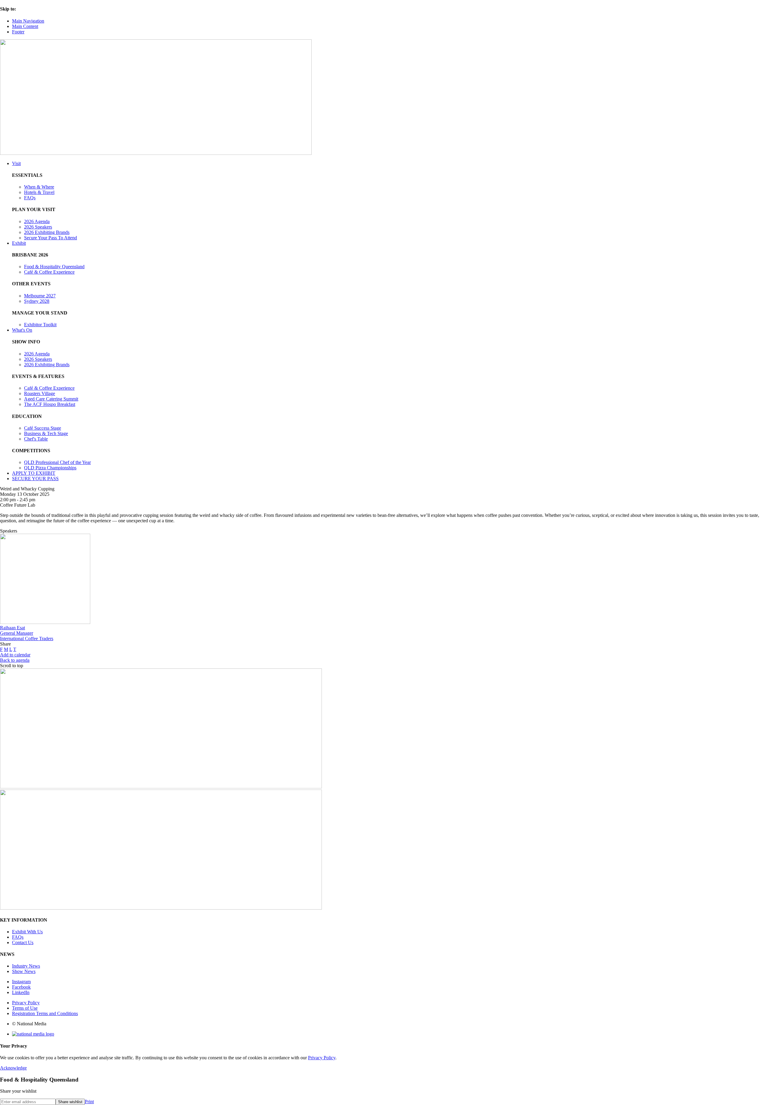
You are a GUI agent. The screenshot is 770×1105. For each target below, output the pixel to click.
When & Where (39, 186)
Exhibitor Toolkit (40, 324)
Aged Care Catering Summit (51, 398)
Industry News (26, 965)
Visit (16, 163)
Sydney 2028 (36, 301)
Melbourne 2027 (40, 295)
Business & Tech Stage (46, 433)
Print (89, 1101)
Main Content (25, 26)
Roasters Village (39, 393)
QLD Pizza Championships (50, 467)
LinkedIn (20, 992)
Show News (23, 971)
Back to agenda (14, 660)
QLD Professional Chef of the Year (57, 462)
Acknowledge (13, 1067)
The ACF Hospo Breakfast (49, 404)
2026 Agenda (37, 221)
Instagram (21, 981)
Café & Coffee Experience (49, 272)
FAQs (29, 197)
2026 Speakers (38, 226)
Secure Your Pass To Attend (50, 237)
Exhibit (19, 243)
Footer (18, 31)
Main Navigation (28, 20)
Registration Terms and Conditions (45, 1013)
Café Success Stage (42, 428)
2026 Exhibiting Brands (46, 232)
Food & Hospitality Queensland (54, 266)
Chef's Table (36, 438)
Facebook (21, 987)
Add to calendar (15, 654)
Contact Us (22, 942)
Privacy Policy (26, 1002)
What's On (22, 330)
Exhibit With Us (27, 931)
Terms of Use (25, 1008)
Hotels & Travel (39, 192)
